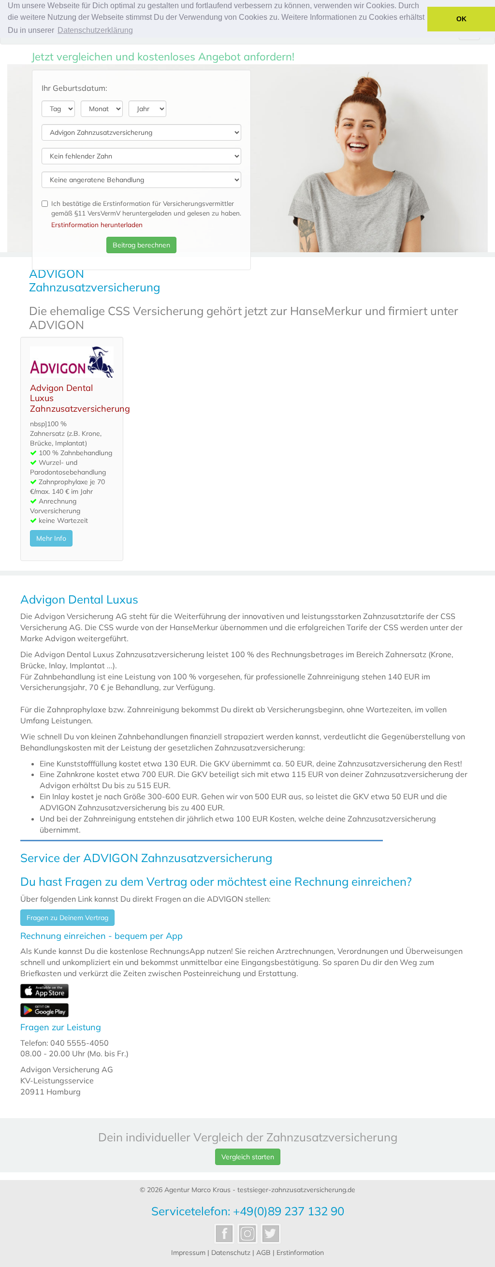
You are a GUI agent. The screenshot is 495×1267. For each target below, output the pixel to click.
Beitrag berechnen (141, 245)
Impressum (188, 1252)
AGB (263, 1252)
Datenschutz (230, 1252)
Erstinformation (300, 1252)
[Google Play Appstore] (44, 1009)
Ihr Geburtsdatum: (74, 88)
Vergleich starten (247, 1156)
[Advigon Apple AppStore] (44, 990)
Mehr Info (51, 538)
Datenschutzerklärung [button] (95, 30)
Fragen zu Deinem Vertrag (67, 917)
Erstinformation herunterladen (97, 224)
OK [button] (461, 19)
